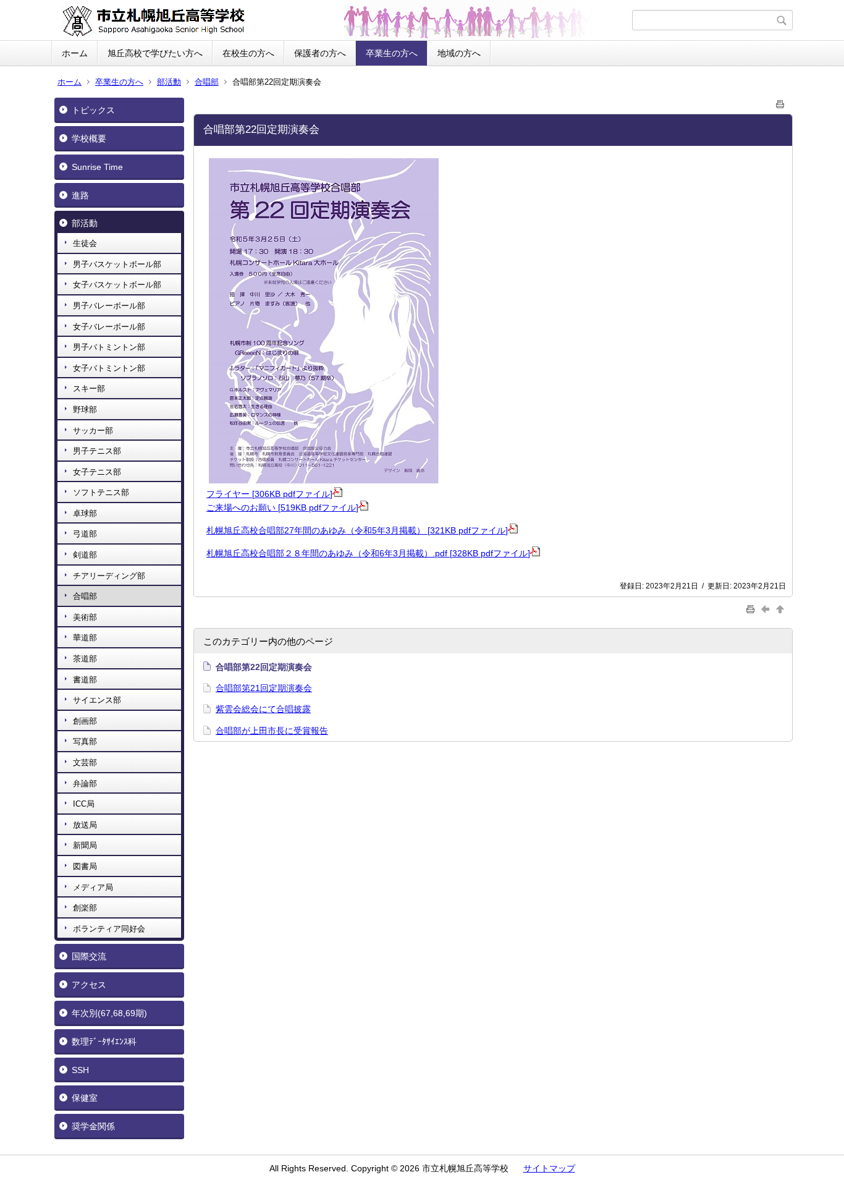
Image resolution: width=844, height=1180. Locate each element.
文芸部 (85, 762)
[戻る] (766, 608)
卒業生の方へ (392, 53)
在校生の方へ (248, 53)
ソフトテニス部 (101, 492)
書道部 (85, 679)
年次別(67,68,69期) (109, 1013)
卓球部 (85, 513)
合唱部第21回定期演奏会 (264, 688)
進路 (80, 195)
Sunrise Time (97, 167)
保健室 (85, 1098)
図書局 (85, 866)
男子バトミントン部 (109, 347)
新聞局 (85, 845)
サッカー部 (93, 430)
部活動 (169, 82)
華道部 (85, 637)
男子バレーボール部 (109, 305)
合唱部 (207, 82)
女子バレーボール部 (109, 326)
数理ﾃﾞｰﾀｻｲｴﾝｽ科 (104, 1041)
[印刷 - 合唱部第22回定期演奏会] (780, 101)
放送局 (85, 825)
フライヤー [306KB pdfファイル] (269, 494)
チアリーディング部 (109, 575)
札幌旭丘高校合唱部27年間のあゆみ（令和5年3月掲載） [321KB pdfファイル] (357, 530)
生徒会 (85, 243)
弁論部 (85, 783)
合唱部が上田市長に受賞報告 (272, 731)
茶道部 (85, 658)
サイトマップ (549, 1168)
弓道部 (85, 533)
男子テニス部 (97, 451)
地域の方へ (459, 53)
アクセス (89, 985)
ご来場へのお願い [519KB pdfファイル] (282, 507)
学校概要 (89, 138)
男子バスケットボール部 (117, 264)
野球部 (85, 409)
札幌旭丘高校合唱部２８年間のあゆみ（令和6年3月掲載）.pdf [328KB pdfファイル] (368, 553)
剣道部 (85, 554)
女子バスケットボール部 (117, 284)
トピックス (93, 110)
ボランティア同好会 (109, 928)
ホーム (75, 53)
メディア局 (93, 887)
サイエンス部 (97, 700)
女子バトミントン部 (109, 368)
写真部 (85, 741)
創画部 (85, 721)
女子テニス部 (97, 472)
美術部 (85, 617)
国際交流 (89, 956)
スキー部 (89, 388)
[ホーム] (343, 20)
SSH (80, 1070)
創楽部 (85, 907)
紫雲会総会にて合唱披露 (263, 709)
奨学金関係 (93, 1126)
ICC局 (84, 804)
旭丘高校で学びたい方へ (155, 53)
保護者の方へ (320, 53)
